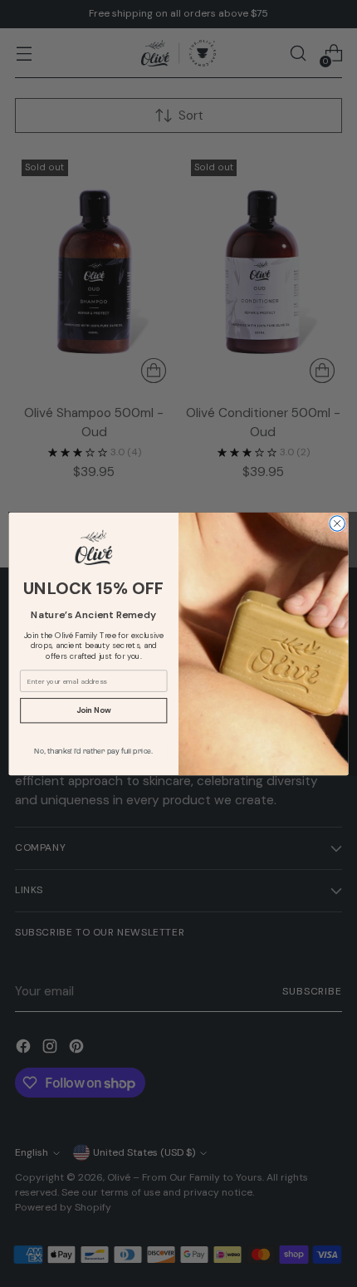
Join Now (93, 710)
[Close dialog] (337, 522)
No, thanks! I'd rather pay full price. (93, 751)
